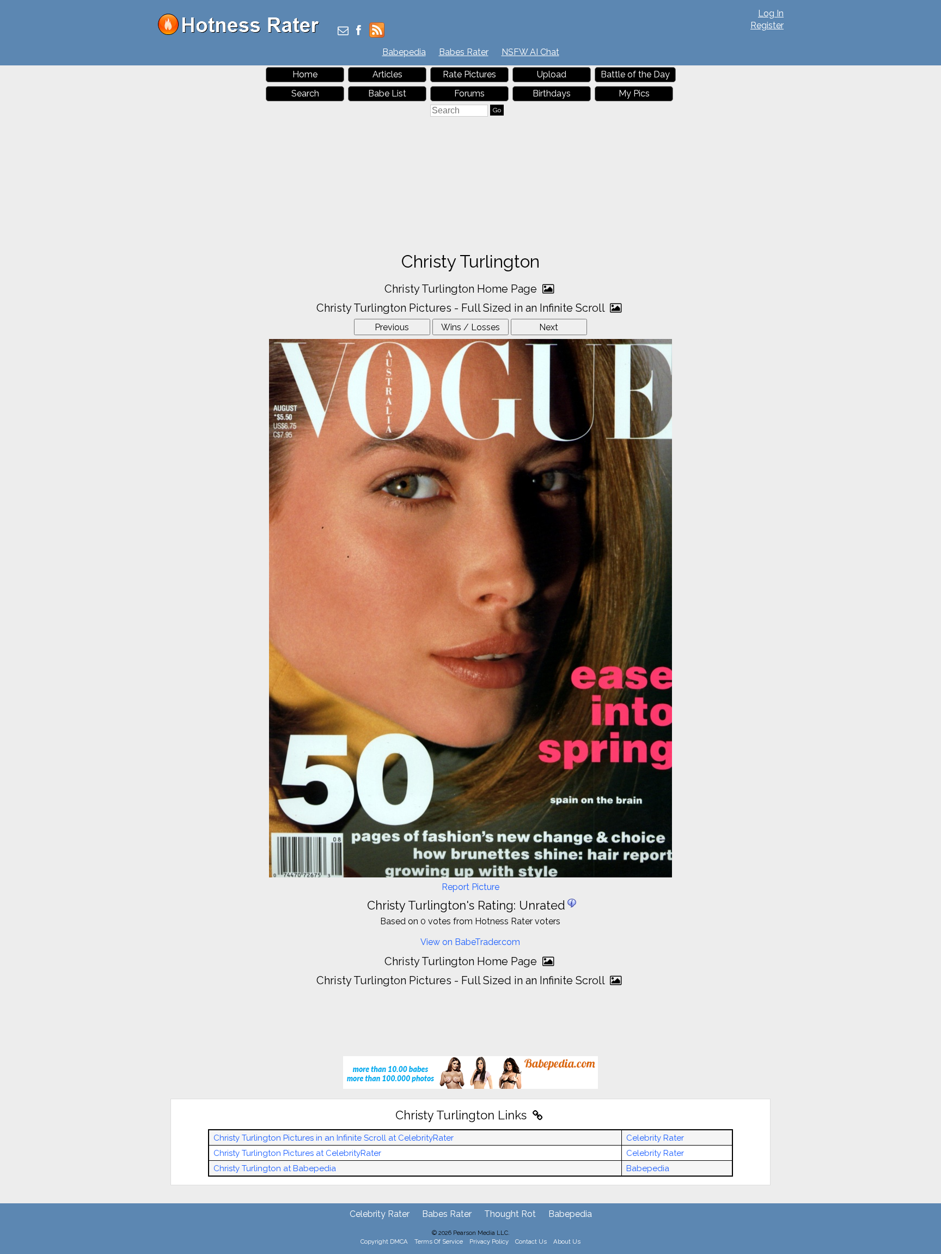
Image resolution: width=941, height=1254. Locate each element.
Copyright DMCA (384, 1241)
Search (305, 93)
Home (304, 74)
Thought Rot (510, 1214)
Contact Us (531, 1241)
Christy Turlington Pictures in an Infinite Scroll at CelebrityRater (333, 1138)
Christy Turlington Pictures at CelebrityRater (297, 1153)
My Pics (634, 93)
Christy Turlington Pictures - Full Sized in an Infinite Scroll (461, 307)
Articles (387, 74)
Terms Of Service (438, 1241)
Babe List (387, 93)
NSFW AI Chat (530, 52)
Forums (469, 93)
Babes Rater (463, 52)
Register (767, 25)
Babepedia (404, 52)
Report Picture (470, 887)
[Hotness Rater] (242, 32)
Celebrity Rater (655, 1138)
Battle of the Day (635, 74)
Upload (551, 74)
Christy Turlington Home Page (462, 288)
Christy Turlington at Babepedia (274, 1168)
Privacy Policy (489, 1241)
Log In (771, 13)
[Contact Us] (343, 31)
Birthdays (552, 93)
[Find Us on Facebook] (358, 31)
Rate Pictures (469, 74)
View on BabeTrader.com (470, 942)
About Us (567, 1241)
